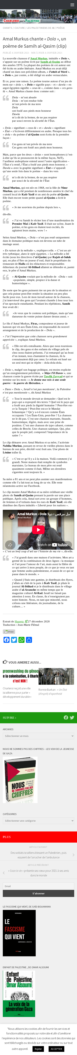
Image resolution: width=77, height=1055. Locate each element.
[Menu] (72, 4)
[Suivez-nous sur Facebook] (66, 717)
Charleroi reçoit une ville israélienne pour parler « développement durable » (17, 692)
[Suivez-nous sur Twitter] (72, 717)
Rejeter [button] (38, 1049)
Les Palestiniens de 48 (40, 27)
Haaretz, (19, 621)
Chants (7, 27)
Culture (19, 27)
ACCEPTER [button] (56, 1049)
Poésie (60, 27)
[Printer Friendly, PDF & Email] (9, 631)
